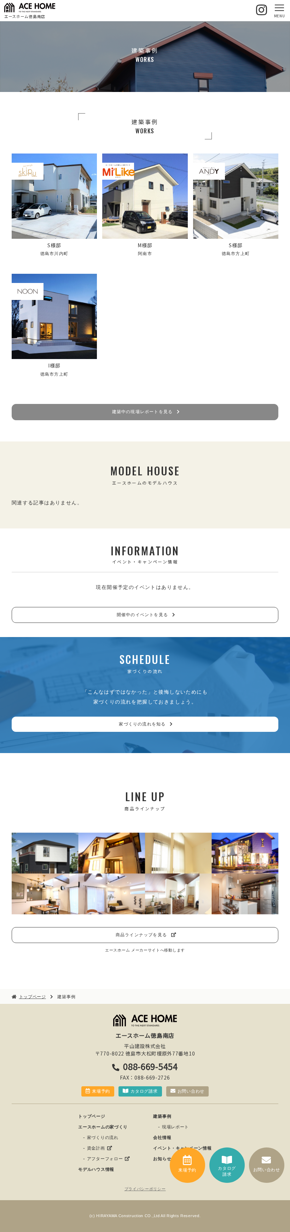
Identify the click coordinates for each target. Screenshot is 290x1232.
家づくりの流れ (102, 1137)
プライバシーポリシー (145, 1189)
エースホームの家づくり (103, 1126)
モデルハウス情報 (96, 1169)
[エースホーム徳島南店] (29, 7)
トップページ (91, 1116)
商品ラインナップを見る (141, 934)
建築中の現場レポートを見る (142, 411)
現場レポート (175, 1126)
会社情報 (162, 1137)
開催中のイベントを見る (142, 614)
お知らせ (162, 1158)
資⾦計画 (96, 1148)
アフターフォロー (105, 1158)
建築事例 (162, 1116)
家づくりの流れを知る (142, 724)
